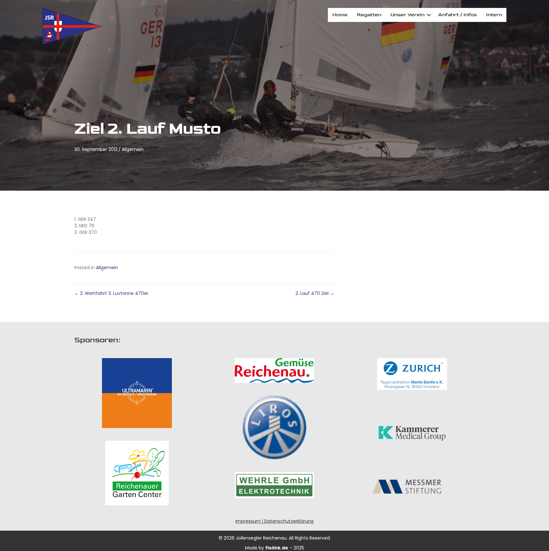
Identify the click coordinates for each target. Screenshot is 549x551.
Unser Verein (407, 15)
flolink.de (276, 548)
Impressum (248, 521)
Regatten (369, 15)
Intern (494, 15)
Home (340, 15)
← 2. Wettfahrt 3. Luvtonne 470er (111, 293)
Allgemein (133, 149)
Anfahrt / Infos (457, 15)
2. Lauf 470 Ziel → (314, 293)
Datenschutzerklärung (289, 521)
